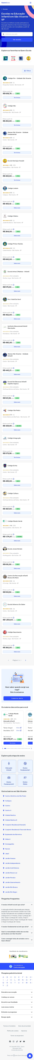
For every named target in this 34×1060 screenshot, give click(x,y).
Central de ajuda (19, 967)
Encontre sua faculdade (9, 1002)
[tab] (5, 748)
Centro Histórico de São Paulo (15, 796)
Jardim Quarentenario (12, 882)
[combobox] (17, 34)
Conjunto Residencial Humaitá (15, 825)
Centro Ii (8, 810)
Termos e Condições (9, 1026)
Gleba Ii (7, 839)
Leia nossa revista (7, 1007)
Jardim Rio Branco (11, 887)
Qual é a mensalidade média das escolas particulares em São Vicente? (15, 933)
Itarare (7, 849)
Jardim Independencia (12, 863)
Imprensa (24, 1031)
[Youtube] (24, 1041)
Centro (7, 806)
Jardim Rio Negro (11, 892)
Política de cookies (12, 1031)
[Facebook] (10, 1041)
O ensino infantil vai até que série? (13, 905)
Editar (18, 728)
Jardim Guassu (10, 858)
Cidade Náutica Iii (11, 820)
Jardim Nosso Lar (11, 873)
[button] (3, 748)
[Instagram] (13, 1041)
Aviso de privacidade (24, 1026)
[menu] (30, 3)
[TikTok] (17, 1041)
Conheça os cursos (7, 997)
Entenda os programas (9, 1012)
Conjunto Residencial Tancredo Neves (18, 830)
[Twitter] (20, 1041)
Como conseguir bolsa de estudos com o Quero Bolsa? (15, 940)
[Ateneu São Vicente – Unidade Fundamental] (20, 58)
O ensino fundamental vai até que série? (15, 927)
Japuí (7, 853)
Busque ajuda (5, 1017)
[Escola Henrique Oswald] (28, 58)
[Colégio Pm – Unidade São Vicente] (5, 58)
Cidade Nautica (10, 815)
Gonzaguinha (9, 844)
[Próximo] (25, 660)
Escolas (5, 9)
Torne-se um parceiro (17, 1035)
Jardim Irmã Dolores (12, 868)
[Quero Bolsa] (9, 2)
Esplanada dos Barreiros (13, 834)
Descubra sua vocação (9, 992)
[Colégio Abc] (13, 58)
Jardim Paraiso (10, 878)
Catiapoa (8, 801)
